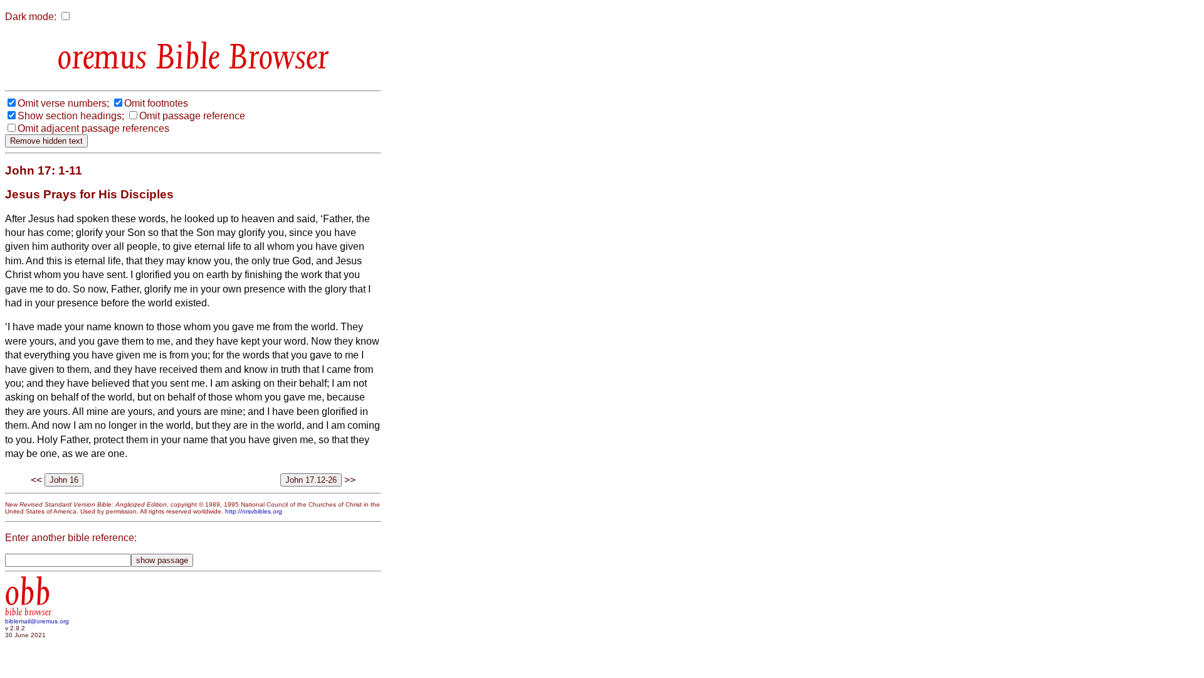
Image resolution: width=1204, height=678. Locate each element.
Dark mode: (30, 16)
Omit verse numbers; (63, 103)
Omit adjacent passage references (93, 128)
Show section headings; (71, 115)
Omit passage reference (192, 115)
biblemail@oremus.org (37, 621)
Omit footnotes (156, 103)
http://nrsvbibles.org (253, 511)
